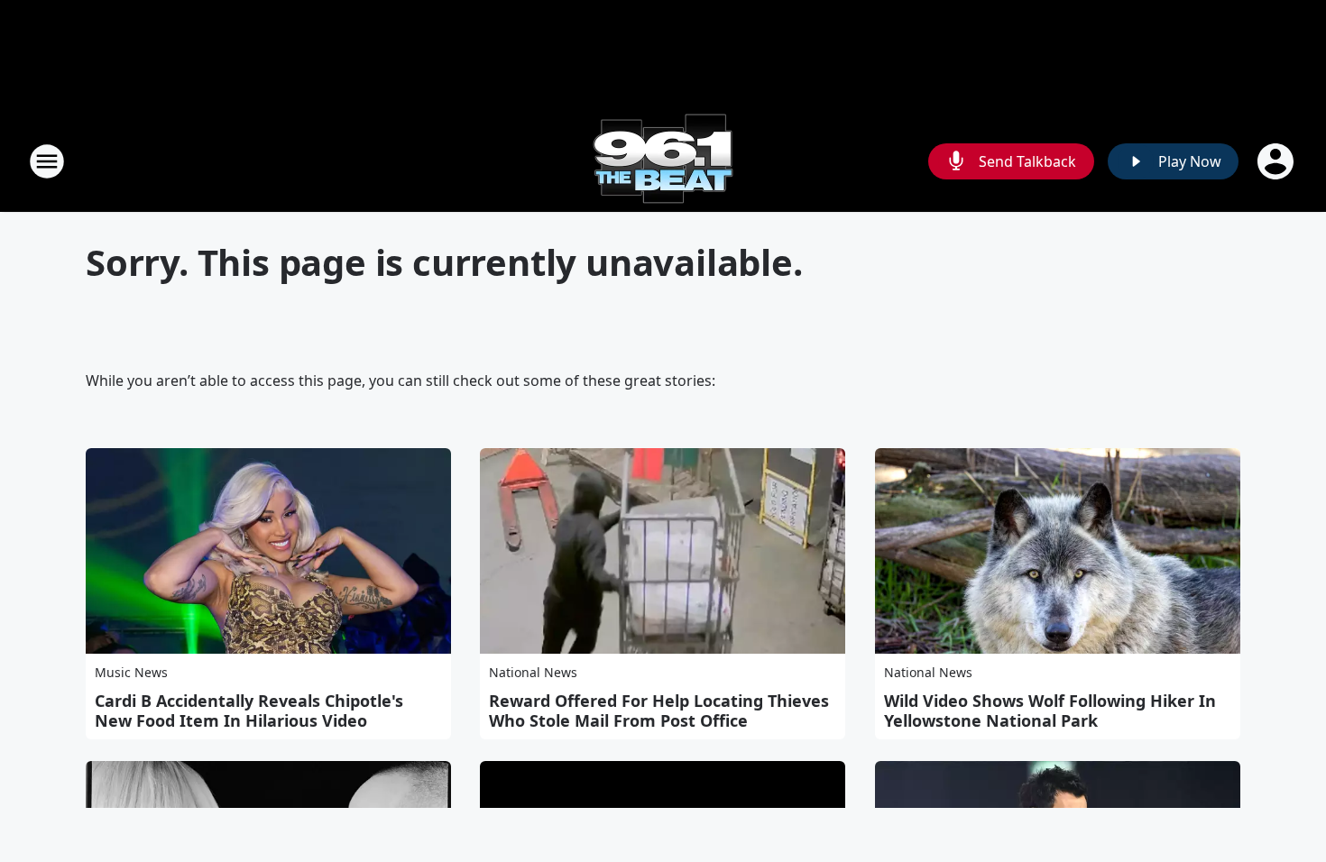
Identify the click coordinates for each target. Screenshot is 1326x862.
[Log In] (1277, 161)
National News (533, 672)
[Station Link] (663, 161)
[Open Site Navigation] (47, 161)
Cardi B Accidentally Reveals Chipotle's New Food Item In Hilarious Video (249, 710)
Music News (131, 672)
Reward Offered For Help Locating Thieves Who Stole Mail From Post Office (659, 710)
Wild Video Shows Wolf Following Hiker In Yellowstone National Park (1050, 710)
